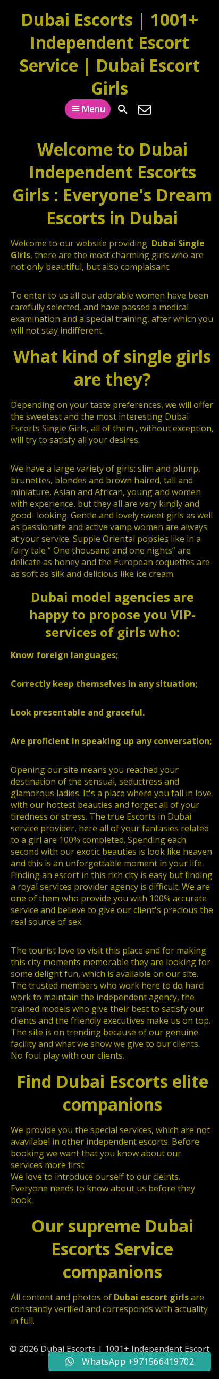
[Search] (122, 109)
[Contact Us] (144, 109)
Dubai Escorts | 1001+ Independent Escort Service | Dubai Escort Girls (109, 53)
